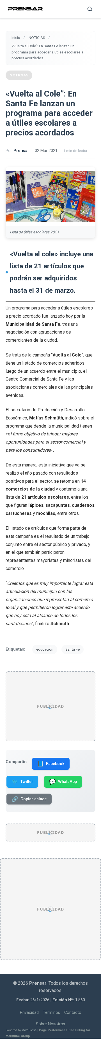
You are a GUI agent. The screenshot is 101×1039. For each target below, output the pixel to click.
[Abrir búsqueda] (89, 9)
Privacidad (29, 1012)
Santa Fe (72, 649)
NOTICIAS (19, 75)
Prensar (21, 150)
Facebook (51, 764)
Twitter (22, 781)
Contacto (72, 1012)
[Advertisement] (50, 706)
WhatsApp (63, 781)
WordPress (29, 1030)
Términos (51, 1012)
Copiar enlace (29, 799)
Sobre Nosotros (50, 1024)
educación (44, 649)
